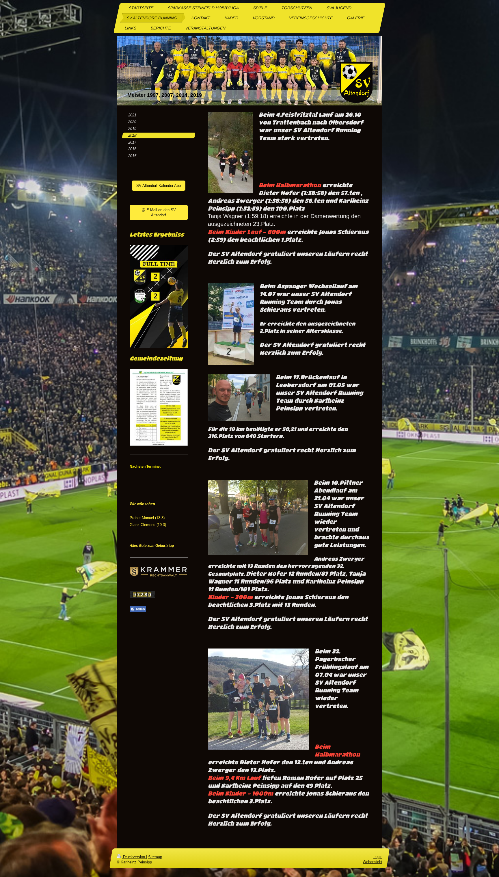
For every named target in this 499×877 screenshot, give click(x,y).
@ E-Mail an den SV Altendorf (158, 212)
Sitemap (155, 857)
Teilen (140, 609)
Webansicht (372, 862)
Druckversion (134, 857)
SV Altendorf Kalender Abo (158, 185)
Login (377, 856)
